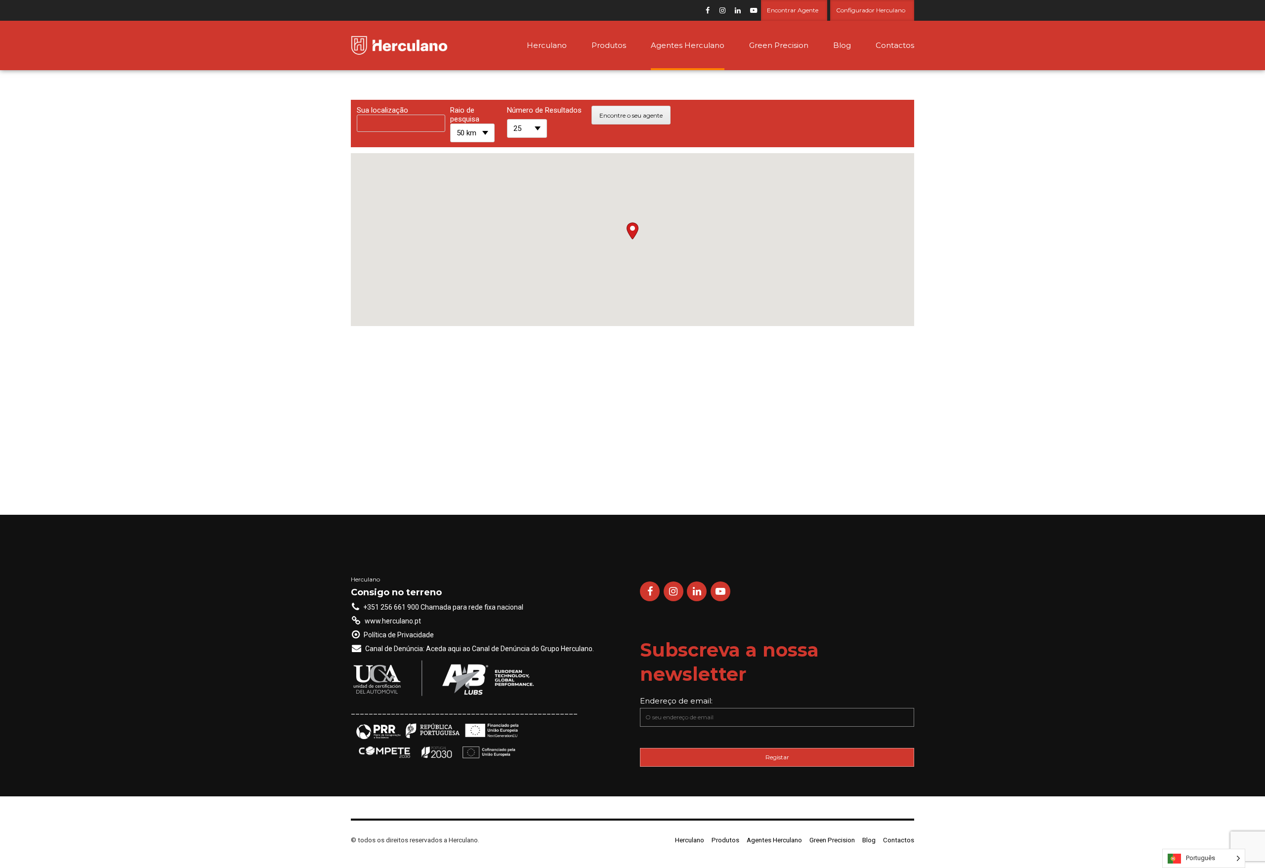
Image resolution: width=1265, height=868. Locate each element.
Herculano (547, 45)
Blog (842, 45)
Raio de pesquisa (464, 115)
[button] (632, 231)
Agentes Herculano (687, 45)
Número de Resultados (544, 110)
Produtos (608, 45)
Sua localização (382, 110)
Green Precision (778, 45)
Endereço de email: (676, 700)
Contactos (895, 45)
